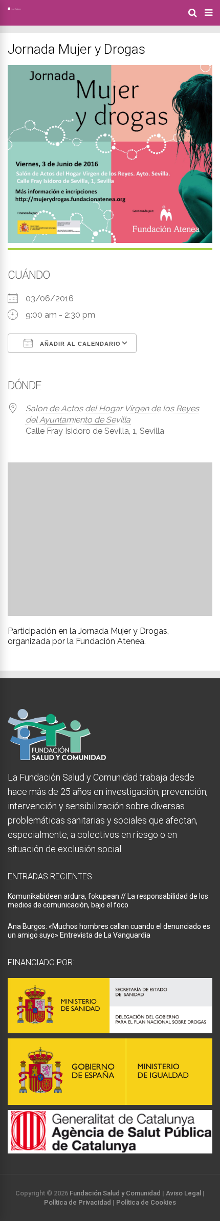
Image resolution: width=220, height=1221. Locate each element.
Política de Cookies (146, 1202)
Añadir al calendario (79, 344)
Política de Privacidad (77, 1202)
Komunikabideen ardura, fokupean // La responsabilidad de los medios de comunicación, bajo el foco (108, 900)
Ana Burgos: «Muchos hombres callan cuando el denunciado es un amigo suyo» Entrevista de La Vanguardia (109, 930)
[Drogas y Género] (14, 8)
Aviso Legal (183, 1193)
